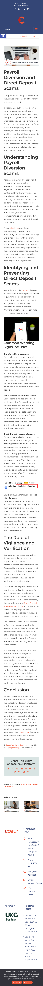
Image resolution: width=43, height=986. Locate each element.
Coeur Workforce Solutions (16, 745)
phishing (14, 228)
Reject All (28, 982)
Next (35, 36)
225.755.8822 (21, 3)
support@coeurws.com (22, 5)
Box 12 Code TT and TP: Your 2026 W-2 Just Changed (31, 922)
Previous (26, 36)
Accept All (17, 982)
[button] (3, 35)
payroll (25, 290)
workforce (25, 732)
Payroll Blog (14, 748)
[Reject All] (40, 977)
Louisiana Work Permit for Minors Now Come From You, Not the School (31, 947)
